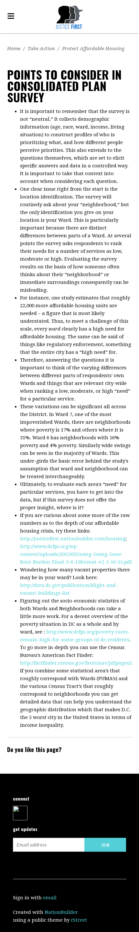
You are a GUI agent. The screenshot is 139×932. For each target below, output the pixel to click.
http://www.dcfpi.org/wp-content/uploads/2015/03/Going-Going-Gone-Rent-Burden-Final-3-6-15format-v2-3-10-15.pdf (76, 554)
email (50, 898)
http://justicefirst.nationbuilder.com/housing (72, 539)
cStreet (79, 920)
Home (13, 48)
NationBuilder (61, 912)
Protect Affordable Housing (93, 48)
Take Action (41, 48)
